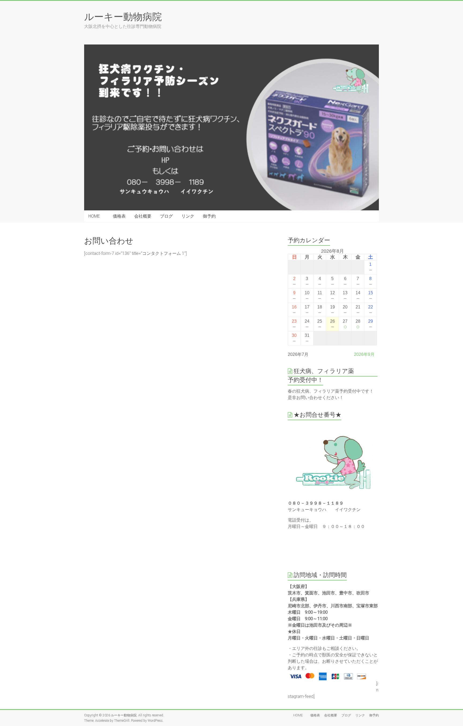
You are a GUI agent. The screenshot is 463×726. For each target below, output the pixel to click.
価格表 (119, 216)
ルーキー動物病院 (123, 16)
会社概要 (142, 216)
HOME (96, 216)
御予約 (209, 216)
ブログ (166, 216)
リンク (187, 216)
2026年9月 (364, 354)
